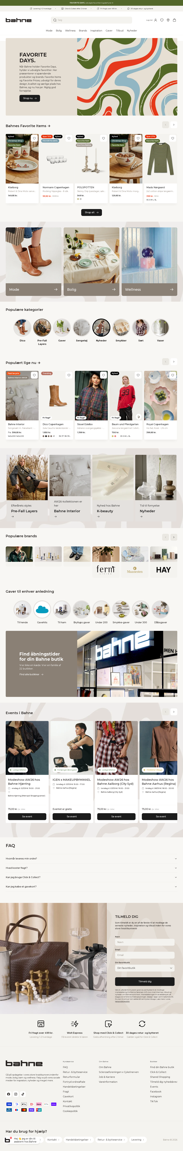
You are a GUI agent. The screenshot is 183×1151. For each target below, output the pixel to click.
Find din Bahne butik (162, 1067)
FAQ (65, 1067)
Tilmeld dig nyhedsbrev (163, 1082)
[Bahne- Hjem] (27, 20)
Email (117, 950)
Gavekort (68, 1096)
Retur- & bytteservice (75, 1072)
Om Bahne (105, 1067)
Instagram (156, 1096)
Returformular (71, 1077)
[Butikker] (168, 20)
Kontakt (67, 1101)
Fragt (66, 1091)
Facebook (155, 1091)
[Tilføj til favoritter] (34, 138)
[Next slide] (173, 124)
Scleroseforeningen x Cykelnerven (119, 1072)
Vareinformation (108, 1082)
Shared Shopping (160, 1077)
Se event (27, 816)
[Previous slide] (165, 124)
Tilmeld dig (144, 981)
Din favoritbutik (122, 962)
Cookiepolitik (70, 1111)
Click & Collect (158, 1072)
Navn (117, 937)
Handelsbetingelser (74, 1086)
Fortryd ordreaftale (74, 1082)
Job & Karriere (107, 1077)
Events (154, 1086)
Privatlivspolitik (71, 1106)
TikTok (154, 1101)
